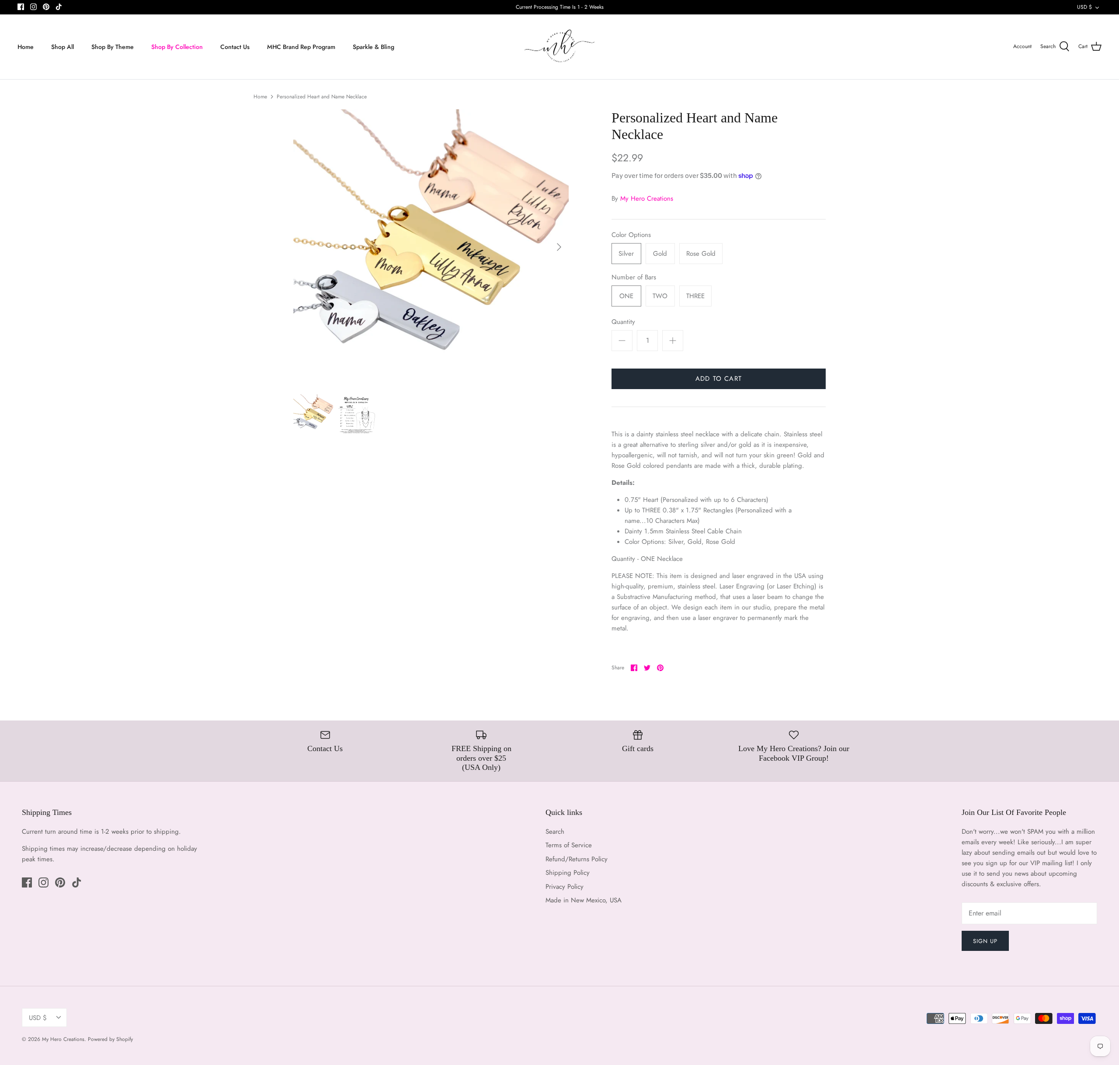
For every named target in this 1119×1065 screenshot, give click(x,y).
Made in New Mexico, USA (584, 900)
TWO (660, 296)
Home (25, 46)
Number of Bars (634, 277)
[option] (431, 247)
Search (555, 831)
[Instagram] (33, 6)
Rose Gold (701, 253)
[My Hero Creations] (559, 47)
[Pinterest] (46, 6)
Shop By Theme (112, 46)
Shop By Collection (177, 46)
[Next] (559, 247)
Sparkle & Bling (373, 46)
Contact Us (235, 46)
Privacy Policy (565, 886)
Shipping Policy (568, 872)
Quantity (623, 322)
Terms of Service (569, 845)
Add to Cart (718, 378)
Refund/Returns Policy (577, 859)
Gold (660, 253)
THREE (695, 296)
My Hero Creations (646, 198)
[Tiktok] (59, 6)
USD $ (1084, 7)
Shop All (62, 46)
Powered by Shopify (110, 1039)
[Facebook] (20, 6)
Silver (626, 253)
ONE (626, 296)
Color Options (631, 235)
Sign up (985, 941)
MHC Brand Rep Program (301, 46)
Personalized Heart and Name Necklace (322, 97)
